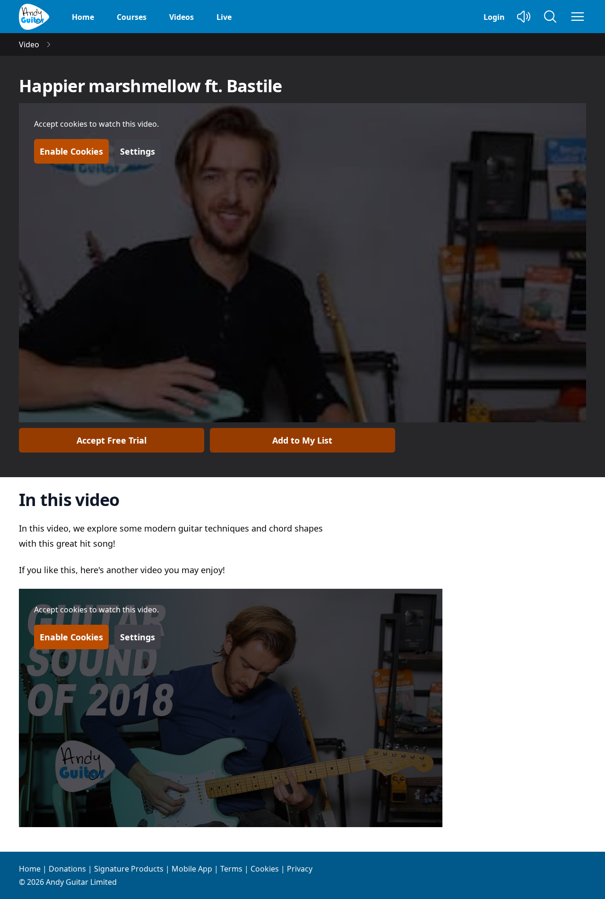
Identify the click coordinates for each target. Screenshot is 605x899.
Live (224, 17)
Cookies (265, 869)
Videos (181, 17)
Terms (231, 869)
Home (83, 17)
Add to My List (302, 440)
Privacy (299, 869)
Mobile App (192, 869)
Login (494, 17)
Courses (132, 17)
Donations (67, 869)
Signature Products (129, 869)
